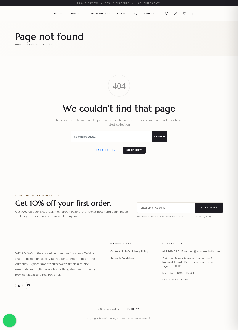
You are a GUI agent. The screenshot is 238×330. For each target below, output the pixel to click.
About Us (77, 13)
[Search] (167, 14)
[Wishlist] (185, 14)
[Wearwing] (27, 246)
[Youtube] (28, 285)
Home (58, 13)
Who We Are (101, 13)
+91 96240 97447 (172, 251)
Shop (121, 13)
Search (159, 136)
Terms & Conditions (122, 258)
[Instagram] (19, 285)
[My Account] (176, 14)
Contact (151, 13)
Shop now (134, 150)
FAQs (128, 251)
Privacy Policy (205, 216)
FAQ (135, 13)
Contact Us (117, 251)
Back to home (107, 150)
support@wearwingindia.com (202, 251)
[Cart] (193, 14)
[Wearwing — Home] (27, 13)
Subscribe (209, 207)
